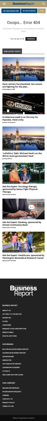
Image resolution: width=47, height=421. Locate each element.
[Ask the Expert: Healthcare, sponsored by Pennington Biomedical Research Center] (23, 242)
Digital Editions (9, 336)
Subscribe (6, 325)
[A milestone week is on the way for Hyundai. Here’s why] (23, 103)
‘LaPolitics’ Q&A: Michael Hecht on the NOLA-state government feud (22, 154)
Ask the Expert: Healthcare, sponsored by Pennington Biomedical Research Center (23, 256)
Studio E (6, 371)
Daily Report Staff (8, 89)
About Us (6, 310)
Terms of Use (8, 406)
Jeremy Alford (7, 158)
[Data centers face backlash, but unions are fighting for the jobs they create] (23, 69)
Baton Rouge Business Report (15, 349)
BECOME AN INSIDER (29, 11)
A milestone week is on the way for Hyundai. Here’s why (20, 118)
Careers (5, 395)
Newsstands (7, 332)
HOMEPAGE (31, 39)
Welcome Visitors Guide (12, 375)
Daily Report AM (9, 80)
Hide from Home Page (11, 182)
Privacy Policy (8, 402)
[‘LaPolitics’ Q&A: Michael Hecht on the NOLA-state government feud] (23, 138)
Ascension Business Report (14, 353)
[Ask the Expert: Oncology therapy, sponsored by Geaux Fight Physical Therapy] (23, 173)
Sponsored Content (9, 194)
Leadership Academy (11, 367)
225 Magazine (8, 356)
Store (5, 321)
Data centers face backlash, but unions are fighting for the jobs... (22, 85)
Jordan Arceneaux (8, 122)
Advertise (6, 318)
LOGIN (42, 11)
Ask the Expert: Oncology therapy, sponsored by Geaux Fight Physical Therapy (20, 189)
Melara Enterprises (10, 388)
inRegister (6, 360)
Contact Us (7, 399)
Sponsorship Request (11, 391)
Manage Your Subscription (14, 329)
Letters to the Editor (12, 314)
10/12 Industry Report (11, 364)
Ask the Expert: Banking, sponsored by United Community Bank (21, 223)
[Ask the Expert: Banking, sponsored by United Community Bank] (23, 209)
